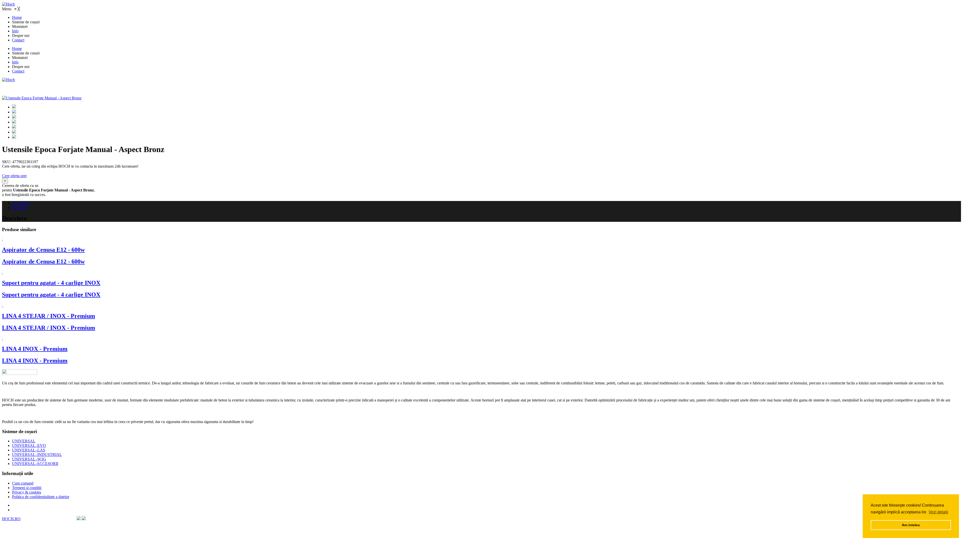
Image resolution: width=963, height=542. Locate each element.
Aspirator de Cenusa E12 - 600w (43, 249)
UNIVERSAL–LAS (28, 450)
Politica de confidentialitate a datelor (40, 497)
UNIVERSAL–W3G (29, 459)
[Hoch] (8, 4)
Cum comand (22, 483)
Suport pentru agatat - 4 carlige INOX (51, 283)
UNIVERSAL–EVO (29, 445)
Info (15, 62)
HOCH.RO (11, 519)
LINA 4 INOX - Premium (34, 349)
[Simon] (8, 80)
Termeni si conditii (26, 488)
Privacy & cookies (26, 492)
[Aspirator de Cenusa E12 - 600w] (2, 239)
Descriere (19, 208)
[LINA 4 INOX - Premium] (2, 338)
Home (17, 48)
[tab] (486, 203)
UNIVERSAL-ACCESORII (35, 463)
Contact (18, 71)
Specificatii (21, 203)
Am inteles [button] (911, 525)
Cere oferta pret (14, 176)
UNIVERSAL (23, 441)
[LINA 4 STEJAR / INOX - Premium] (2, 305)
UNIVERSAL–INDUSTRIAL (37, 454)
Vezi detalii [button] (938, 512)
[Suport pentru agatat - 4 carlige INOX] (2, 272)
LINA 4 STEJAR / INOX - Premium (48, 316)
